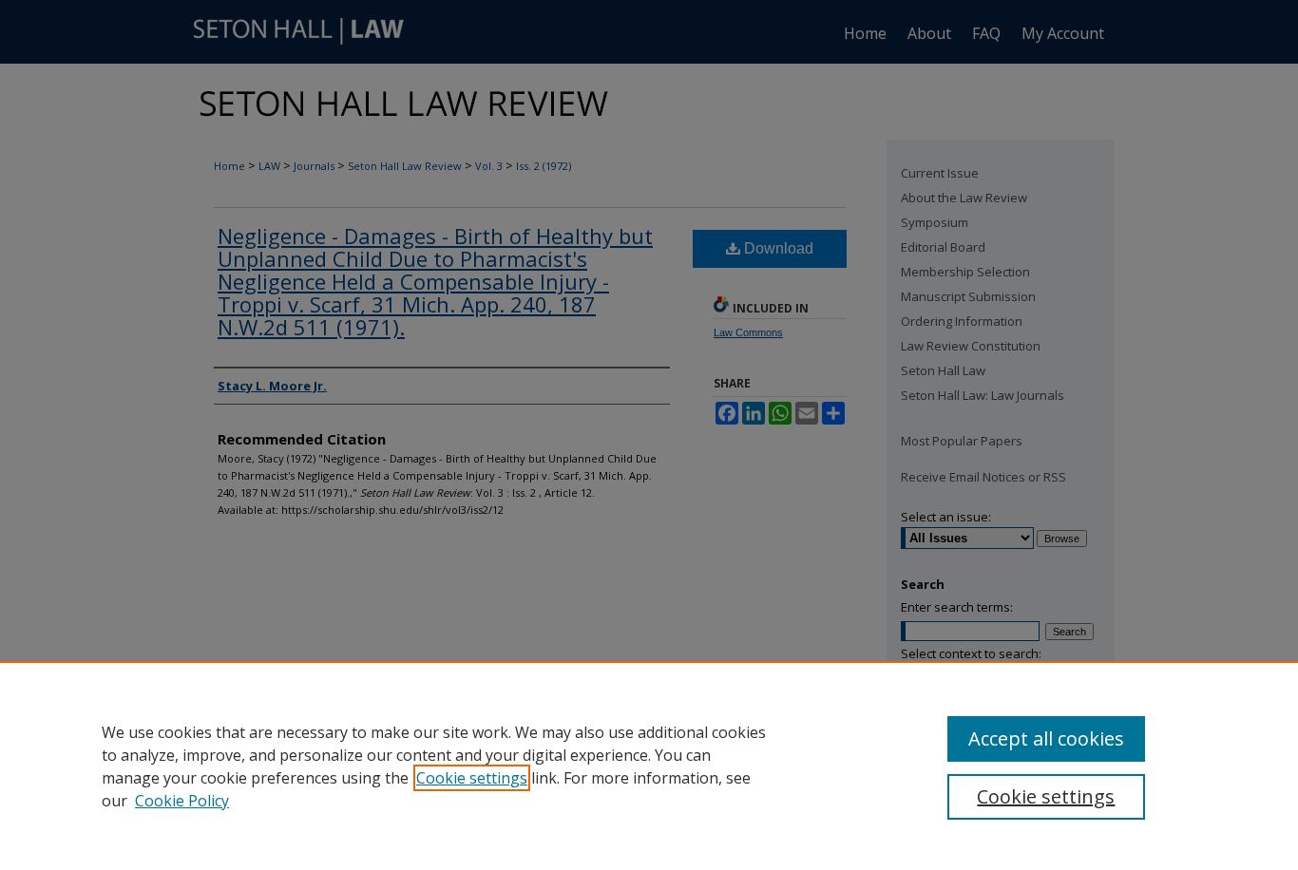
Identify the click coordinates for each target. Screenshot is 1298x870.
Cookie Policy (182, 800)
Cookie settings (471, 777)
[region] (649, 765)
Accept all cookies (1046, 738)
